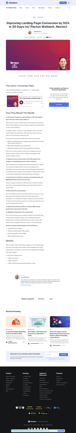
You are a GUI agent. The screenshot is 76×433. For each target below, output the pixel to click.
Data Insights (41, 7)
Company (57, 7)
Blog (34, 17)
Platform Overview (10, 376)
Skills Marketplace (43, 388)
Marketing (40, 17)
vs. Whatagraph (26, 391)
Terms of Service (52, 359)
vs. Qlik (24, 393)
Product (50, 7)
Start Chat (42, 378)
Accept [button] (61, 430)
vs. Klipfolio (25, 384)
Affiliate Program (43, 397)
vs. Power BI (26, 380)
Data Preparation (10, 389)
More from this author (26, 285)
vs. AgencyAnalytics (27, 382)
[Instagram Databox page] (38, 428)
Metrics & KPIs (9, 380)
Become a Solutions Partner (46, 390)
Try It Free (63, 2)
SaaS (51, 299)
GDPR (42, 425)
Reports (8, 384)
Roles (20, 7)
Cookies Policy (48, 425)
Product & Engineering (61, 382)
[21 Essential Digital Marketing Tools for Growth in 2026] (16, 331)
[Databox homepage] (69, 2)
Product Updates (43, 395)
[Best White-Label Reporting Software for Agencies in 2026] (38, 331)
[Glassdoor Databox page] (44, 428)
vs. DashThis (26, 395)
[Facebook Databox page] (35, 428)
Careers (58, 380)
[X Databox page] (41, 428)
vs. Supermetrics (27, 387)
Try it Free (59, 104)
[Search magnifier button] (69, 8)
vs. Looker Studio (27, 376)
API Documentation (44, 382)
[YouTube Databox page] (32, 428)
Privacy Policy (61, 359)
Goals (7, 387)
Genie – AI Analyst (10, 378)
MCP (7, 391)
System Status (43, 384)
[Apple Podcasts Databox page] (47, 428)
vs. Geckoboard (26, 389)
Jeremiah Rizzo (37, 31)
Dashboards (9, 382)
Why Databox (59, 378)
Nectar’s (29, 90)
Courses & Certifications (45, 393)
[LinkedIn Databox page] (29, 428)
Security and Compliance (45, 399)
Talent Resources (60, 384)
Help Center (42, 380)
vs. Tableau (25, 378)
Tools (33, 7)
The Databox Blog (11, 7)
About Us (58, 376)
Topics (27, 7)
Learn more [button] (47, 430)
